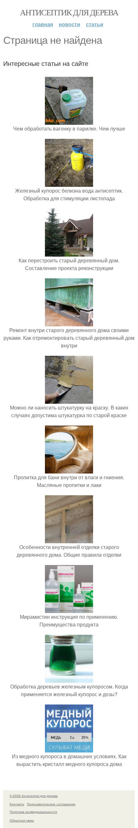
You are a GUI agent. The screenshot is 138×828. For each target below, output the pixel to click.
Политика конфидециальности (33, 811)
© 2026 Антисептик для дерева (34, 795)
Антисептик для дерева (69, 12)
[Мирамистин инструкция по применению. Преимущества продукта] (69, 609)
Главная (42, 24)
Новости (69, 24)
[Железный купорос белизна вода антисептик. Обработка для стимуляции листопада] (69, 183)
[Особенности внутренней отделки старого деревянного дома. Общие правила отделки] (69, 539)
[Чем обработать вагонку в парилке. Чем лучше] (69, 120)
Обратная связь (22, 820)
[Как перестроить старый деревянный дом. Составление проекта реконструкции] (69, 252)
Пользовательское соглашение (51, 804)
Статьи (94, 24)
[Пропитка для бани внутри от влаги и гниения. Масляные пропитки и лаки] (69, 469)
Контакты (17, 804)
